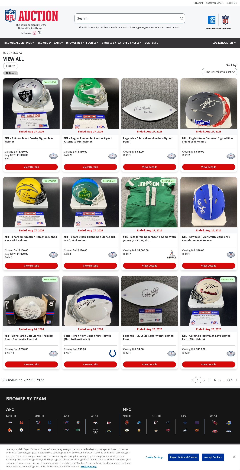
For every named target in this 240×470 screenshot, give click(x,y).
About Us (231, 2)
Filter (10, 66)
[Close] (234, 457)
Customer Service (215, 2)
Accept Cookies (213, 457)
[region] (120, 457)
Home (6, 52)
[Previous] (192, 380)
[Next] (236, 380)
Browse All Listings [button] (18, 42)
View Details (31, 167)
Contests (151, 42)
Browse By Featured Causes (120, 42)
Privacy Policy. (89, 466)
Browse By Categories (81, 42)
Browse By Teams (49, 42)
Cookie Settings (154, 457)
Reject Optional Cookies (183, 457)
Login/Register (222, 42)
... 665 (228, 380)
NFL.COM (198, 2)
